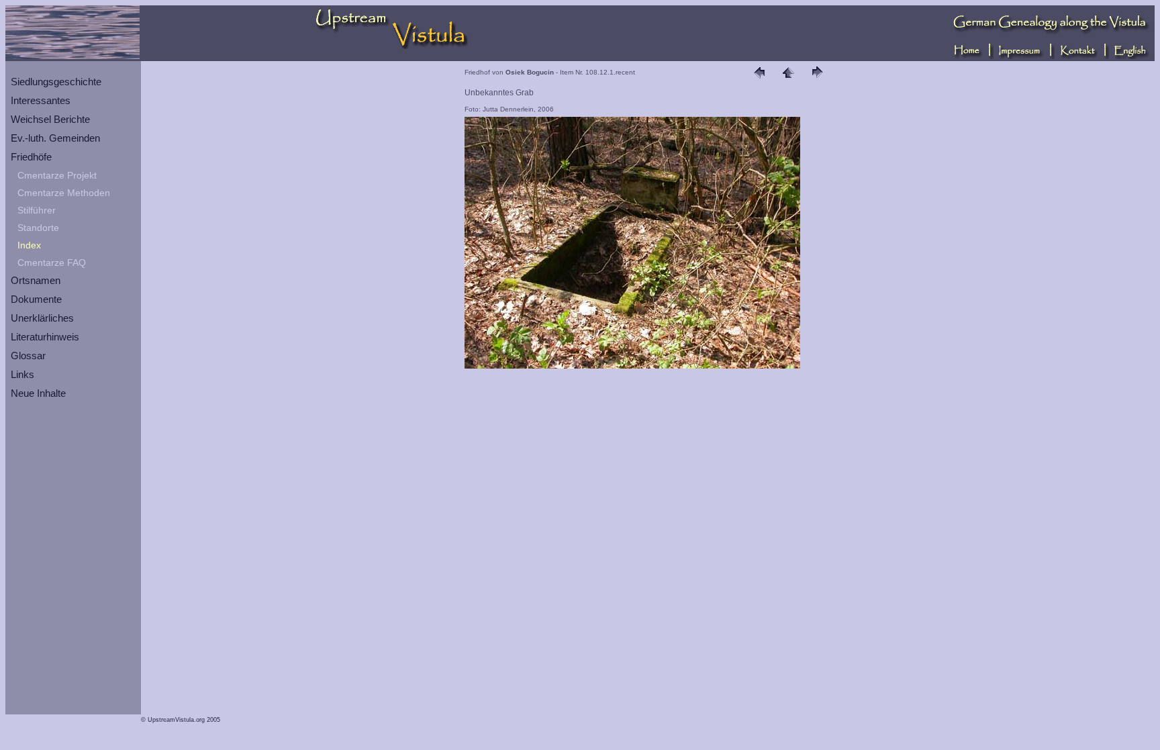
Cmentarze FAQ (51, 262)
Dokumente (36, 299)
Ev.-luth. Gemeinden (55, 138)
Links (22, 374)
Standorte (38, 227)
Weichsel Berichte (50, 119)
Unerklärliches (42, 318)
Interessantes (40, 100)
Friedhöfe (31, 156)
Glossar (28, 355)
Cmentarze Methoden (63, 192)
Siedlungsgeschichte (56, 81)
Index (29, 245)
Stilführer (36, 210)
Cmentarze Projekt (57, 175)
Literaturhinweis (45, 336)
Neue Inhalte (38, 393)
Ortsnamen (35, 280)
